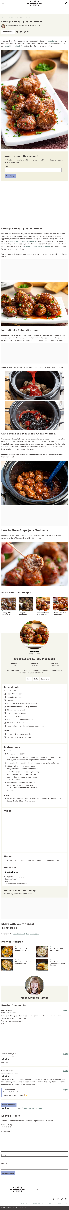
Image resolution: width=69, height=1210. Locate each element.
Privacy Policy (62, 1203)
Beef (13, 27)
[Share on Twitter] (21, 31)
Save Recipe (10, 176)
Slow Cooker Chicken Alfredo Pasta (58, 949)
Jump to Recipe (8, 32)
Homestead (36, 1203)
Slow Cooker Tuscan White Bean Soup (23, 949)
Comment (45, 679)
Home (3, 17)
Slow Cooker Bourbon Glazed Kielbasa (35, 246)
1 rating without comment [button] (32, 1108)
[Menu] (3, 3)
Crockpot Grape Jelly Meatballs (43, 613)
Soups (16, 946)
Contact (52, 1203)
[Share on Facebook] (17, 31)
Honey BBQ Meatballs (6, 613)
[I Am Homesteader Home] (34, 3)
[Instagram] (62, 1199)
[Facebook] (58, 1199)
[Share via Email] (28, 31)
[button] (31, 652)
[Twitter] (66, 1199)
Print (29, 679)
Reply (65, 1010)
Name (4, 1155)
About (28, 1203)
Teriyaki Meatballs (23, 613)
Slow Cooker (9, 17)
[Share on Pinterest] (25, 31)
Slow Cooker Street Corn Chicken (23, 962)
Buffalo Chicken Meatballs (60, 613)
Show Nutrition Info (11, 872)
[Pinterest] (53, 1199)
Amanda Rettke (12, 25)
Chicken (56, 610)
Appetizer (8, 27)
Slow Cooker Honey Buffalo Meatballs (23, 241)
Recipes (44, 1203)
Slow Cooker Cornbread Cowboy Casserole (57, 963)
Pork (17, 27)
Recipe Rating (6, 1125)
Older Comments (8, 1105)
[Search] (66, 3)
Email (7, 166)
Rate (36, 679)
